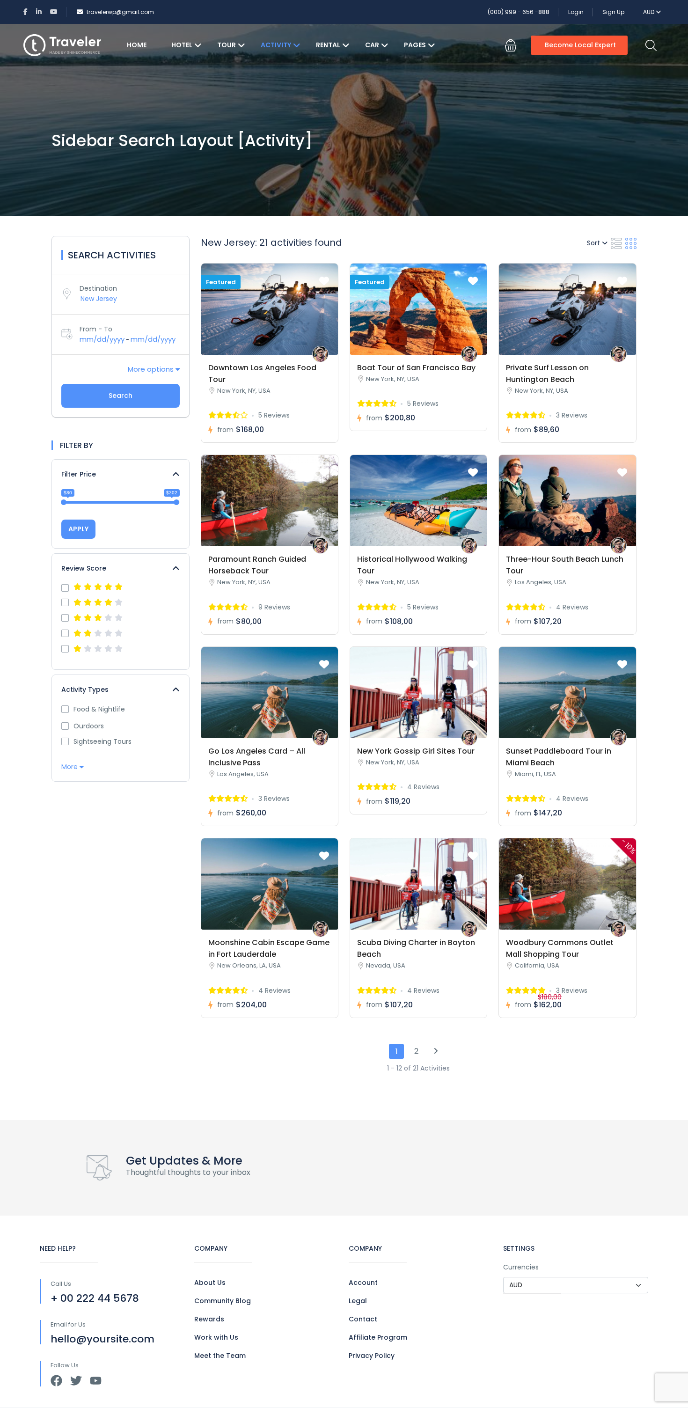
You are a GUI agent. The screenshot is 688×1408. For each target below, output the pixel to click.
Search (120, 395)
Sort (594, 243)
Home (136, 45)
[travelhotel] (320, 354)
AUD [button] (649, 12)
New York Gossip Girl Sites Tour (416, 751)
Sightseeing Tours (102, 741)
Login (576, 12)
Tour (226, 45)
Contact (363, 1319)
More (70, 766)
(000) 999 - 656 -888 (518, 12)
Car (372, 45)
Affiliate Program (378, 1337)
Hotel (181, 45)
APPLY (78, 529)
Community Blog (222, 1300)
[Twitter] (76, 1380)
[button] (511, 45)
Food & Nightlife (99, 709)
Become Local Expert (580, 45)
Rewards (209, 1319)
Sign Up (613, 12)
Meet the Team (220, 1355)
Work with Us (216, 1337)
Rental (328, 45)
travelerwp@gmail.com (120, 12)
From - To (96, 329)
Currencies (521, 1267)
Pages (415, 45)
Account (363, 1282)
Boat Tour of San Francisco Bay (416, 367)
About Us (210, 1282)
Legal (358, 1300)
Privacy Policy (372, 1355)
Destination (98, 288)
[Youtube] (96, 1380)
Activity (276, 45)
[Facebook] (56, 1380)
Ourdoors (88, 726)
